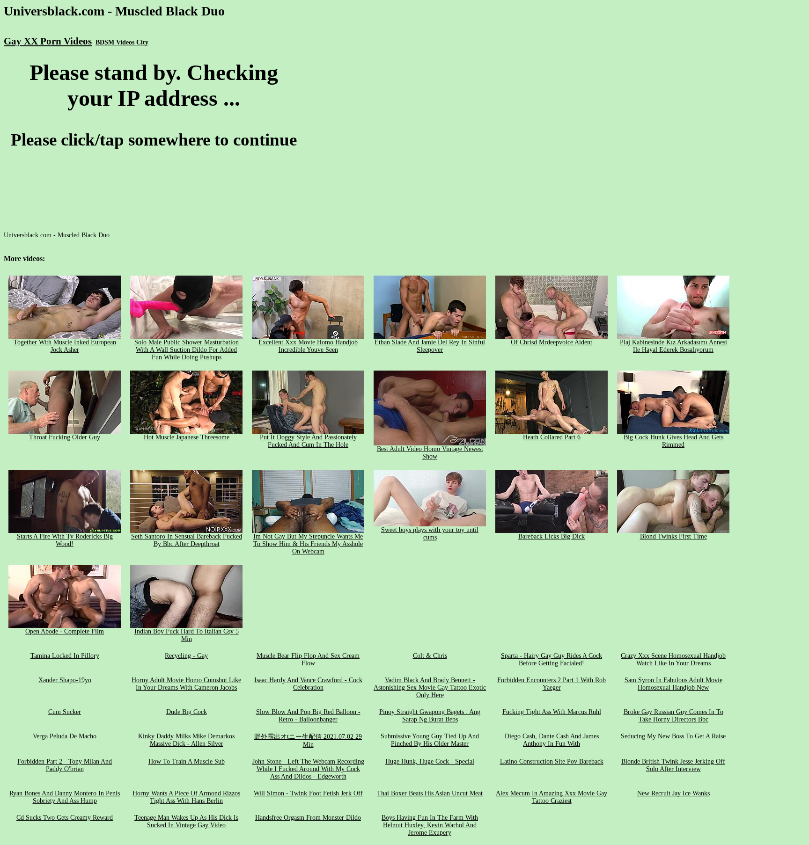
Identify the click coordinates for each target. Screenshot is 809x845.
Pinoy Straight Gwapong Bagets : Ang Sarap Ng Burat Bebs (429, 715)
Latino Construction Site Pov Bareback (551, 761)
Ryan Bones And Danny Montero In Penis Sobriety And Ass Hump (64, 797)
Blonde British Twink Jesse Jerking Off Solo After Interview (673, 765)
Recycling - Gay (186, 655)
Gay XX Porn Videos (48, 41)
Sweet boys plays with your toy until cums (429, 533)
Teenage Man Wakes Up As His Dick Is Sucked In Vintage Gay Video (186, 821)
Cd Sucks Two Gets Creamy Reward (64, 817)
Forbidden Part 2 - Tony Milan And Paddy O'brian (64, 765)
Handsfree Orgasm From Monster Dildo (308, 817)
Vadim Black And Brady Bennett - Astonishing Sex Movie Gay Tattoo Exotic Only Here (430, 688)
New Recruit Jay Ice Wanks (673, 793)
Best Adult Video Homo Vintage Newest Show (430, 452)
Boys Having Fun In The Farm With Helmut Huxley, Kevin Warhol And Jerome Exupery (430, 825)
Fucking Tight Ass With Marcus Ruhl (551, 711)
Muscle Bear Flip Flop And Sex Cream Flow (308, 659)
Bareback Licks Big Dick (551, 536)
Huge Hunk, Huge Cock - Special (429, 761)
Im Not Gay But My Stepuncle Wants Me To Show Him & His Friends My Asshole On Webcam (308, 544)
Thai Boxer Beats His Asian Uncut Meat (430, 793)
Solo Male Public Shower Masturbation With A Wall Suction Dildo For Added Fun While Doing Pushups (186, 350)
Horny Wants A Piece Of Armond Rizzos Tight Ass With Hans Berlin (186, 797)
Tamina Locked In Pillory (64, 655)
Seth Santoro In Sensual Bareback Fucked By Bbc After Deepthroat (186, 540)
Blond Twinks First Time (673, 536)
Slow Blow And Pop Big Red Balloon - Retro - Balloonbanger (308, 715)
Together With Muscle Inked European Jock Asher (65, 346)
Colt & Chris (430, 655)
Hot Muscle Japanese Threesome (186, 437)
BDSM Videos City (122, 42)
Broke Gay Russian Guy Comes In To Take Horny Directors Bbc (673, 715)
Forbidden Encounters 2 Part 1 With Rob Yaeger (551, 684)
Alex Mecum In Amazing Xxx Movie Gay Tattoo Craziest (551, 797)
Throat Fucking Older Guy (64, 437)
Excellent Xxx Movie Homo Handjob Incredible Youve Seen (308, 346)
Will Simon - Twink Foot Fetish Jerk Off (308, 793)
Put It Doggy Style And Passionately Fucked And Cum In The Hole (308, 441)
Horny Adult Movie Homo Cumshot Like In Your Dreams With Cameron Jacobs (186, 684)
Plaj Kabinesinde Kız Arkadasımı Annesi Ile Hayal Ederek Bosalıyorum (673, 346)
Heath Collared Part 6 (552, 437)
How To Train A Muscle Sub (186, 761)
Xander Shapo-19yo (64, 680)
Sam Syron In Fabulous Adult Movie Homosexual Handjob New (673, 684)
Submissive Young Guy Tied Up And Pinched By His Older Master (430, 740)
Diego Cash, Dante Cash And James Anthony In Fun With (552, 740)
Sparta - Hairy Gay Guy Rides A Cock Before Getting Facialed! (551, 659)
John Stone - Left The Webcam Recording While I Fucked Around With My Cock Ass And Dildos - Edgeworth (308, 769)
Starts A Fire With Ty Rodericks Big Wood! (65, 540)
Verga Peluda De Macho (64, 736)
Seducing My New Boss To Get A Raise (673, 736)
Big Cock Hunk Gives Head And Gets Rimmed (673, 441)
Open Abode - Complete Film (64, 631)
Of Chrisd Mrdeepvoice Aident (551, 342)
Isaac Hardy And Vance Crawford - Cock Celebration (308, 684)
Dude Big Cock (186, 711)
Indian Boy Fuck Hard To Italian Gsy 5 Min (186, 635)
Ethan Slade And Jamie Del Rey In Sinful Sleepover (430, 346)
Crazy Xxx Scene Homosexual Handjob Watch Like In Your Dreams (673, 659)
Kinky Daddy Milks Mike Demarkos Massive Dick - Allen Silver (186, 740)
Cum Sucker (64, 711)
